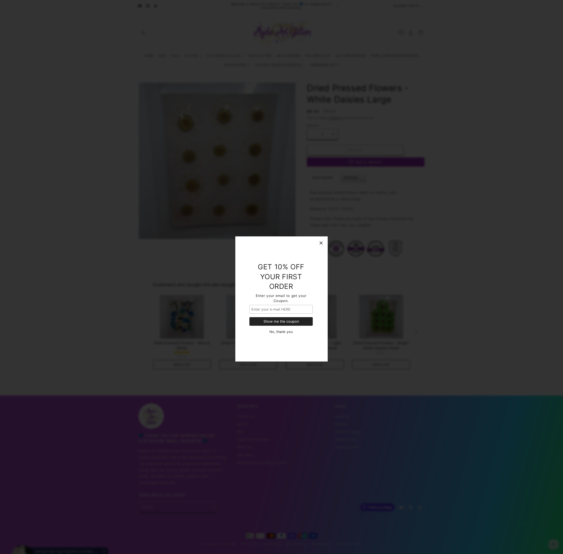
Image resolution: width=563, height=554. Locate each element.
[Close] (321, 221)
